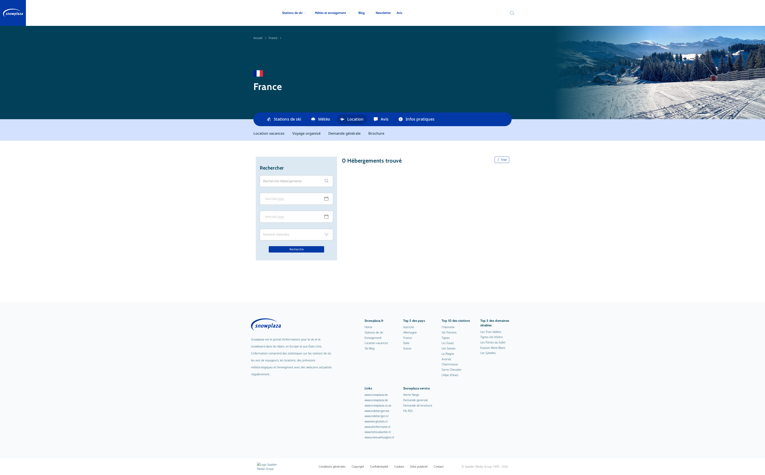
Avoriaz (446, 359)
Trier (504, 160)
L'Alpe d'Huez (450, 375)
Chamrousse (450, 364)
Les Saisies (449, 348)
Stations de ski (292, 13)
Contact (439, 466)
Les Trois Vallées (490, 332)
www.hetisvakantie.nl (378, 432)
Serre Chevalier (452, 370)
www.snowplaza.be (376, 395)
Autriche (408, 327)
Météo (324, 119)
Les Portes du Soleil (492, 342)
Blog (361, 13)
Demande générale (344, 133)
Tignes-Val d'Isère (491, 337)
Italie (406, 343)
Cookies (399, 466)
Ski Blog (370, 348)
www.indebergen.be (377, 411)
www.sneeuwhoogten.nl (379, 437)
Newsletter (383, 13)
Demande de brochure (417, 405)
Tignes (446, 338)
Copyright (358, 466)
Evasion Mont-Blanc (492, 348)
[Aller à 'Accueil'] (13, 13)
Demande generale (415, 400)
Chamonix (448, 327)
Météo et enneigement (330, 13)
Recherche (296, 249)
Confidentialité (379, 466)
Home (368, 327)
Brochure (376, 133)
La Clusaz (448, 343)
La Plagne (448, 354)
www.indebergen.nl (376, 416)
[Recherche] (511, 13)
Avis (399, 13)
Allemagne (410, 332)
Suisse (407, 348)
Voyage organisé (306, 133)
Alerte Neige (411, 395)
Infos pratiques (420, 119)
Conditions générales (332, 466)
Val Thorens (449, 332)
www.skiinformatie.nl (377, 427)
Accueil (257, 38)
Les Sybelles (488, 353)
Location (355, 119)
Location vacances (268, 133)
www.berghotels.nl (376, 421)
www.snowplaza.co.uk (378, 405)
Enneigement (373, 338)
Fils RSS (408, 411)
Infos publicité (419, 466)
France (273, 38)
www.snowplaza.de (376, 400)
